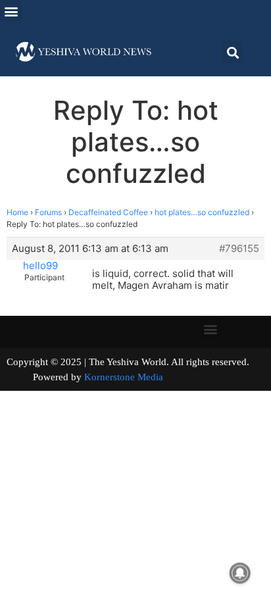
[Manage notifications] (240, 573)
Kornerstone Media (123, 377)
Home (17, 212)
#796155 (239, 249)
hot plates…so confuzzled (202, 212)
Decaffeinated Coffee (108, 212)
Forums (48, 212)
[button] (11, 11)
